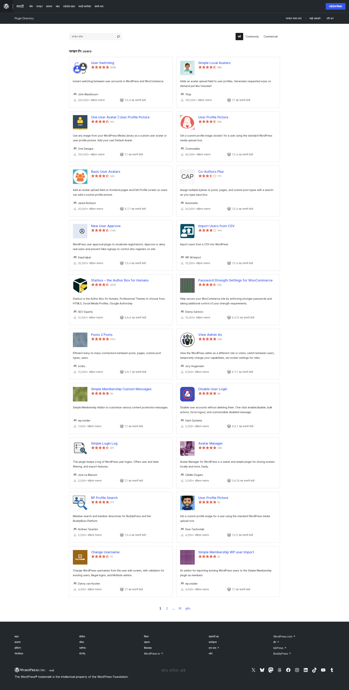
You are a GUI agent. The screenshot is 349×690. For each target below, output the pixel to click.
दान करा (214, 647)
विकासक (148, 647)
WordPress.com (284, 636)
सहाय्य (147, 642)
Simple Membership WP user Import (226, 552)
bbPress (279, 647)
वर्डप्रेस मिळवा (335, 6)
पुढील (187, 608)
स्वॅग (210, 653)
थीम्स (81, 642)
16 (179, 608)
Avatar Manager (210, 443)
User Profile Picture (213, 117)
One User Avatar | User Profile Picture (120, 117)
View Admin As (210, 335)
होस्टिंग (18, 647)
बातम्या (18, 642)
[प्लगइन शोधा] (118, 36)
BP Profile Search (104, 498)
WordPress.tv (153, 653)
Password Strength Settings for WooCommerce (235, 280)
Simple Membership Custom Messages (121, 389)
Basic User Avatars (105, 171)
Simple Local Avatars (214, 63)
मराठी (51, 670)
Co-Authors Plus (211, 171)
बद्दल (17, 636)
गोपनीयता (19, 653)
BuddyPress (282, 653)
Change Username (105, 552)
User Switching (102, 63)
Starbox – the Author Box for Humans (120, 280)
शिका (146, 636)
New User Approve (106, 226)
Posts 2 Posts (102, 335)
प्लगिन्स (82, 647)
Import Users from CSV (216, 226)
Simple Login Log (104, 443)
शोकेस (82, 636)
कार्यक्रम (213, 642)
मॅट (276, 642)
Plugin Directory (24, 18)
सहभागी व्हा (214, 636)
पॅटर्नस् (82, 653)
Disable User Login (212, 389)
